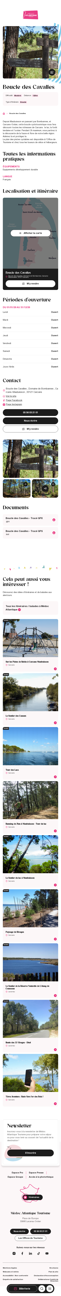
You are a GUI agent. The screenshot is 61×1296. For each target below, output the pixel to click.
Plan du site (53, 1271)
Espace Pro (17, 1173)
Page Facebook (14, 400)
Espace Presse (36, 1173)
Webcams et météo (11, 1271)
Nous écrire (30, 421)
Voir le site (11, 396)
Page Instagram (14, 404)
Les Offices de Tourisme (30, 1238)
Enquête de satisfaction (13, 1279)
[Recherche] (41, 1288)
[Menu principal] (49, 1288)
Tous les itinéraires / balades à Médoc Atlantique (27, 608)
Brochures (54, 1268)
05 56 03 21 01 (30, 412)
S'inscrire (30, 1153)
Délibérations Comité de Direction (48, 1280)
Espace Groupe (15, 1177)
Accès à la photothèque (41, 1177)
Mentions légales (10, 1268)
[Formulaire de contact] (42, 36)
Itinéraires (34, 1197)
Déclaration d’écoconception (46, 1275)
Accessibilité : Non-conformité (15, 1275)
